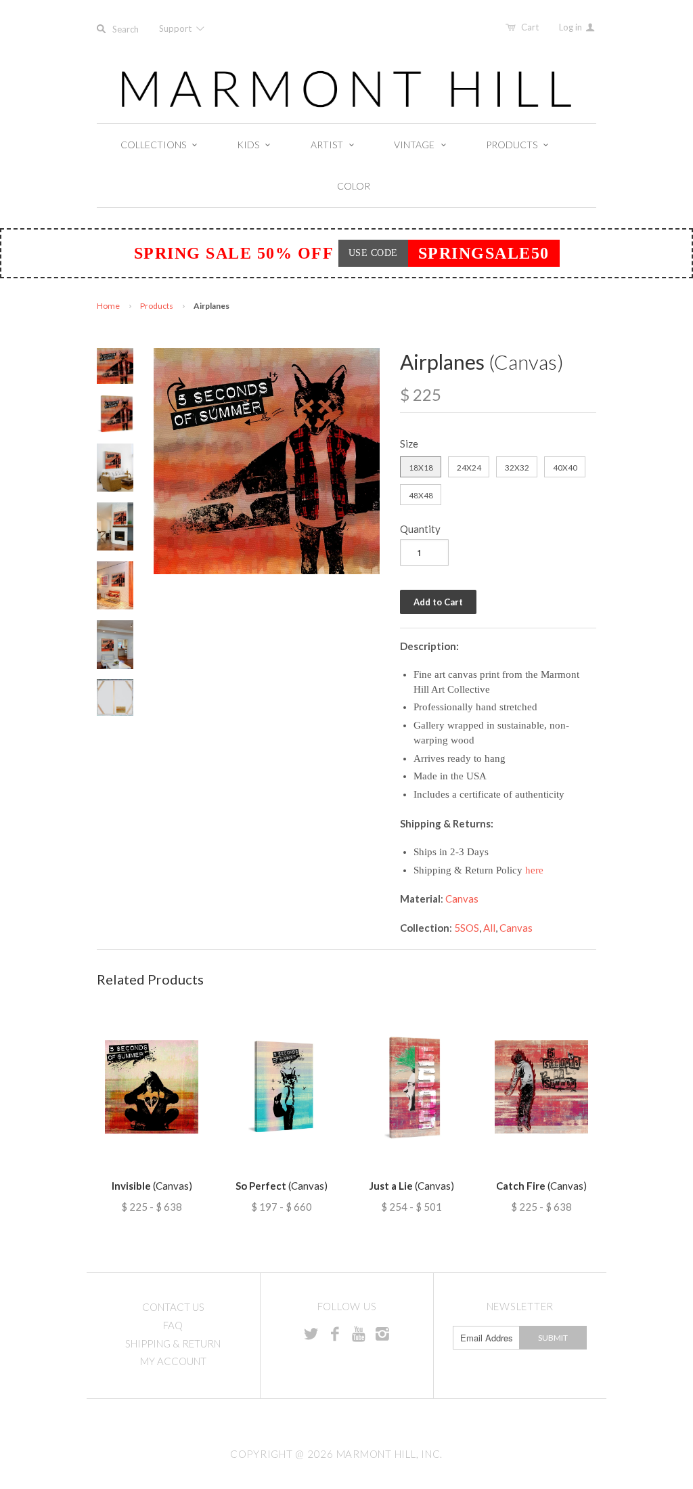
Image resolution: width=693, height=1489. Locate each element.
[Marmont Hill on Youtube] (359, 1333)
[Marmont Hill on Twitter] (311, 1333)
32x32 (517, 467)
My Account (173, 1361)
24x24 (469, 467)
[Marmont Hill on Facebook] (335, 1333)
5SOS (466, 928)
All (489, 928)
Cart (530, 27)
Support (176, 28)
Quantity (420, 529)
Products (156, 306)
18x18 (421, 467)
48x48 (421, 495)
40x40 (565, 467)
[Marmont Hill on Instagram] (382, 1333)
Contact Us (173, 1307)
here (534, 870)
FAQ (173, 1325)
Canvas (461, 898)
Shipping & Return (173, 1343)
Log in (571, 27)
